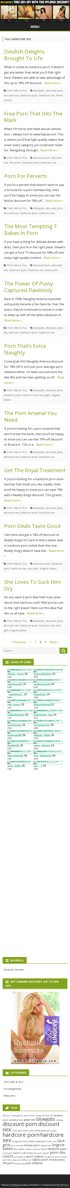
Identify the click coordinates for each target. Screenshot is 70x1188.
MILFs (44, 1149)
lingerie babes (48, 568)
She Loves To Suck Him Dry (32, 585)
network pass (57, 1149)
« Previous (19, 642)
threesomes (57, 1159)
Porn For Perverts (25, 175)
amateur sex (16, 1120)
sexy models (61, 1157)
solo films (7, 1160)
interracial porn (37, 1141)
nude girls (7, 1153)
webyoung (20, 1163)
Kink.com (52, 1141)
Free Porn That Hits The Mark (33, 117)
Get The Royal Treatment (35, 470)
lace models (17, 1145)
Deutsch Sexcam (14, 969)
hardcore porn (29, 95)
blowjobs (39, 90)
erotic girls (17, 1130)
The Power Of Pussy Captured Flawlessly (28, 287)
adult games (17, 1115)
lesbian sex (46, 1145)
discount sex (11, 95)
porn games (20, 1157)
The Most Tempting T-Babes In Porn (31, 229)
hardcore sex (47, 95)
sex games (49, 1157)
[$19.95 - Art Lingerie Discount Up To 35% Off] (35, 1028)
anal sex (30, 1119)
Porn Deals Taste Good (32, 525)
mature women (33, 1149)
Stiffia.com (26, 1160)
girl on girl (52, 1130)
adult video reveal (32, 1115)
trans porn (51, 270)
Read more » (53, 83)
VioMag (14, 1185)
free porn (15, 162)
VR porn (8, 1163)
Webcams (9, 1095)
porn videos (34, 1156)
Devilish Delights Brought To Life (24, 55)
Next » (54, 642)
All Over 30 (47, 1115)
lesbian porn (32, 1145)
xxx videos (34, 1163)
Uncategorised (12, 1089)
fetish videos (29, 1130)
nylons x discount (23, 1153)
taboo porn (40, 1159)
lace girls (45, 395)
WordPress (62, 1185)
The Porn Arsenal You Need (30, 416)
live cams (19, 1149)
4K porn (6, 1115)
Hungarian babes (20, 1141)
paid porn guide (41, 1153)
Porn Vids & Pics (17, 90)
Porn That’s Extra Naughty (25, 349)
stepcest (16, 1160)
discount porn (54, 90)
